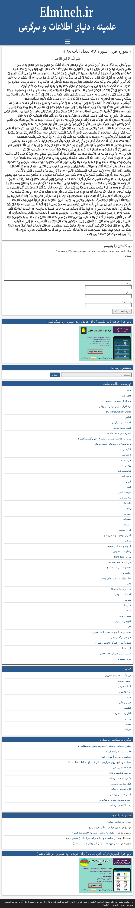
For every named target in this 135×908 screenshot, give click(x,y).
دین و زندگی (125, 702)
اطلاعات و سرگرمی (121, 422)
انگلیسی (127, 707)
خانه (129, 390)
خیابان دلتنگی (114, 822)
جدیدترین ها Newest (121, 589)
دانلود (128, 583)
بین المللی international (119, 562)
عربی (128, 697)
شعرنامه (127, 519)
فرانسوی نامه (124, 471)
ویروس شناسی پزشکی (119, 773)
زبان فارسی (125, 691)
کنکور (128, 417)
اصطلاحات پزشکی (122, 767)
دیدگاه (127, 256)
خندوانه (127, 514)
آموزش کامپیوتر (123, 621)
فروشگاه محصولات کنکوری (118, 675)
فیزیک (128, 729)
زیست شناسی (124, 681)
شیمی (128, 724)
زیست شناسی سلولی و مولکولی (115, 799)
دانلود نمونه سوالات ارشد (118, 751)
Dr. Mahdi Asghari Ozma (118, 411)
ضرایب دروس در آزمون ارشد (116, 756)
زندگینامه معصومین (121, 551)
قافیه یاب (126, 395)
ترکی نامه (126, 454)
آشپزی (128, 487)
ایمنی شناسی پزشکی (120, 794)
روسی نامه (125, 465)
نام (129, 283)
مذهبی (128, 540)
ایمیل (127, 292)
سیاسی (127, 600)
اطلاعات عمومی (123, 594)
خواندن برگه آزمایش (121, 637)
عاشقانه (127, 524)
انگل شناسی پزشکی (121, 783)
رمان (128, 508)
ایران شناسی (124, 530)
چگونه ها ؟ (126, 573)
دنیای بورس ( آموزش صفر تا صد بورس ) (111, 632)
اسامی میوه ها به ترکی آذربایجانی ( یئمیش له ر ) (90, 838)
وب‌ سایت (126, 301)
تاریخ (128, 610)
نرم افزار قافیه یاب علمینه (118, 401)
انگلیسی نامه (124, 449)
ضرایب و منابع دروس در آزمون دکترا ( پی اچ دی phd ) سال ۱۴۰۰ (99, 762)
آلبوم (128, 481)
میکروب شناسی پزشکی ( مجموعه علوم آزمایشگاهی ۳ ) (104, 438)
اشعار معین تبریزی (122, 428)
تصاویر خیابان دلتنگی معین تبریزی (105, 827)
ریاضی (128, 718)
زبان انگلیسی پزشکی (120, 805)
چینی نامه (126, 476)
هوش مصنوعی (124, 659)
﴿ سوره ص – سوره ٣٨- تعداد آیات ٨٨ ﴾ (97, 51)
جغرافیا (127, 605)
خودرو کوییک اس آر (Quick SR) (115, 653)
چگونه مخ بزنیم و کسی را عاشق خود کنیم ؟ (93, 832)
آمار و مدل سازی (123, 713)
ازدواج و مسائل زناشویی (119, 546)
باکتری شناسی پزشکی (120, 778)
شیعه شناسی (124, 492)
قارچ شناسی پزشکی (121, 789)
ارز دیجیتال (126, 648)
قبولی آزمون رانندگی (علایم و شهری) (113, 643)
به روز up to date (122, 557)
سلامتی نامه (125, 497)
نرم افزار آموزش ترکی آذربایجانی (114, 406)
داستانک (127, 503)
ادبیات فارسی (124, 686)
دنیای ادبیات (125, 616)
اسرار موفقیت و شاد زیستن (117, 535)
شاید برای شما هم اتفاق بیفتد (116, 578)
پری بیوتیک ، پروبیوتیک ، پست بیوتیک (113, 444)
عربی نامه (126, 460)
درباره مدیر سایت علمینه (119, 433)
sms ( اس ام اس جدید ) (119, 567)
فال (129, 626)
